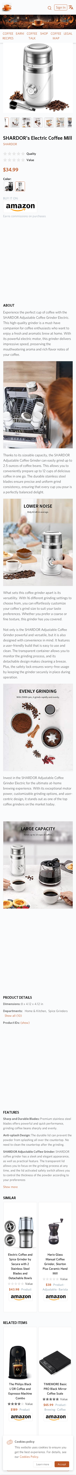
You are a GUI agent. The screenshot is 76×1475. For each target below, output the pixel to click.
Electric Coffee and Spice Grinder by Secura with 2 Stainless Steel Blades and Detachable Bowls (20, 1266)
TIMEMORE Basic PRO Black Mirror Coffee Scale (55, 1389)
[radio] (5, 154)
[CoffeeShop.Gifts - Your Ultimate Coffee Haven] (8, 7)
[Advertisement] (38, 263)
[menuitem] (60, 7)
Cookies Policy (29, 1457)
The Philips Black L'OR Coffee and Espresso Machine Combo (20, 1391)
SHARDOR (10, 144)
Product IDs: (16, 1023)
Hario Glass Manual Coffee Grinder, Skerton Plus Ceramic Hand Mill (55, 1264)
